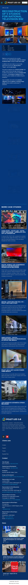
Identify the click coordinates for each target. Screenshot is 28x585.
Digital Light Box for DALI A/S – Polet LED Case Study (13, 302)
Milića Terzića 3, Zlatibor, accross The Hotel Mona (13, 476)
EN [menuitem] (23, 2)
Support (4, 448)
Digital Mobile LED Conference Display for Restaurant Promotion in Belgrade (13, 266)
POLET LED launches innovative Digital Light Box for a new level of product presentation (13, 557)
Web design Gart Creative (14, 583)
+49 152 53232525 (16, 499)
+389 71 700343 (17, 492)
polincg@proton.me (9, 518)
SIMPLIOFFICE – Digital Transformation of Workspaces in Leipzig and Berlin (13, 339)
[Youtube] (7, 436)
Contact (4, 445)
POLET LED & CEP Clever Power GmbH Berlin (12, 370)
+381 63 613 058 (14, 468)
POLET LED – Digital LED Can (10, 573)
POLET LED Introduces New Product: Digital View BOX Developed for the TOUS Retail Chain (13, 539)
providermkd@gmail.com (7, 492)
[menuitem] (24, 3)
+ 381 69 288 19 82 (9, 516)
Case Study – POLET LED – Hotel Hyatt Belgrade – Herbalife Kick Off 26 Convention (13, 232)
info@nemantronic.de (6, 499)
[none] (24, 3)
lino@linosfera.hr (5, 484)
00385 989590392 (14, 484)
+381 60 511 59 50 (14, 463)
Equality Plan (5, 454)
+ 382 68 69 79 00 (6, 509)
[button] (3, 54)
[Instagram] (3, 436)
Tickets (4, 451)
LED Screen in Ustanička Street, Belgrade (13, 403)
